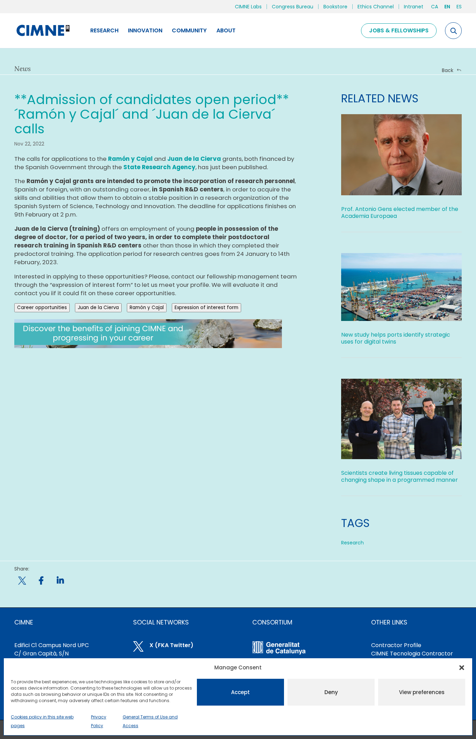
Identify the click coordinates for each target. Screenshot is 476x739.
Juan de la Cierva (98, 307)
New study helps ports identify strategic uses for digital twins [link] (395, 338)
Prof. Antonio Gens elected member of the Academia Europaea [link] (399, 212)
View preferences (422, 692)
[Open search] (453, 30)
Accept (240, 692)
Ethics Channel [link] (376, 6)
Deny (331, 692)
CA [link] (434, 6)
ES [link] (459, 6)
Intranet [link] (413, 6)
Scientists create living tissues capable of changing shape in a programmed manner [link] (399, 476)
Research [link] (104, 30)
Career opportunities (42, 307)
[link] (42, 31)
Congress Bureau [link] (292, 6)
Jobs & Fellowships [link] (399, 30)
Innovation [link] (145, 30)
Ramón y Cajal (147, 307)
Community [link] (189, 30)
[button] (461, 667)
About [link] (226, 30)
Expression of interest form (206, 307)
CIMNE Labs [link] (248, 6)
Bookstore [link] (335, 6)
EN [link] (447, 6)
